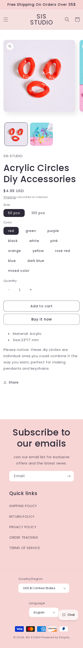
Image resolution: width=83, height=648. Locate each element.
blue (12, 260)
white (34, 240)
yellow (38, 250)
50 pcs (14, 213)
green (31, 231)
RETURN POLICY (22, 516)
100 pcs (38, 213)
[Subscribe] (69, 476)
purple (53, 231)
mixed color (19, 270)
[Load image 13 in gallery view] (41, 134)
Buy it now (41, 319)
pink (54, 240)
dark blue (35, 260)
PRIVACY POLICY (22, 527)
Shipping (9, 197)
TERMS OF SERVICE (24, 548)
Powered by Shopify (56, 637)
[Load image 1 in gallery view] (16, 134)
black (13, 240)
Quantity (10, 281)
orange (14, 250)
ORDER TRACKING (23, 537)
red (11, 231)
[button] (6, 19)
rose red (62, 250)
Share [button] (14, 382)
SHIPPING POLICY (23, 506)
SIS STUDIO (33, 637)
